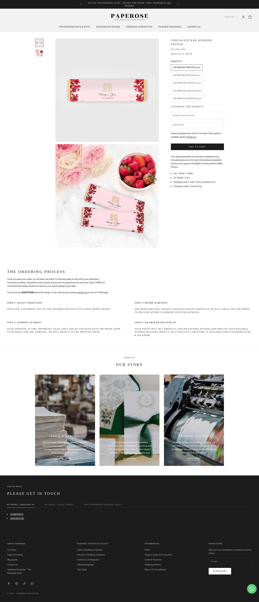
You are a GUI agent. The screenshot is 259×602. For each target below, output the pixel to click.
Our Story (11, 549)
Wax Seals (82, 569)
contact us (191, 137)
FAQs (147, 549)
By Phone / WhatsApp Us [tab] (20, 504)
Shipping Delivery (153, 564)
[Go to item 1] (39, 43)
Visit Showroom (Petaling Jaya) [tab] (102, 504)
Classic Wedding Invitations (90, 549)
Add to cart (197, 147)
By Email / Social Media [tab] (59, 504)
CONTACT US (193, 26)
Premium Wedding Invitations (91, 554)
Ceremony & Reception (88, 559)
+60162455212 (16, 514)
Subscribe (220, 571)
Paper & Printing (15, 554)
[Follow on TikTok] (24, 583)
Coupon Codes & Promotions (158, 554)
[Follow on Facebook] (8, 583)
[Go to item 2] (39, 53)
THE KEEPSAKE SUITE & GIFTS (74, 26)
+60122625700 (17, 518)
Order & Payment (153, 559)
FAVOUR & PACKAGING (169, 26)
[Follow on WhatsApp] (32, 583)
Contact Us (12, 564)
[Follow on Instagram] (16, 583)
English (229, 17)
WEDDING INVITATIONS (108, 26)
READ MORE (65, 458)
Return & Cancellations (155, 569)
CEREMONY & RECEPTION (139, 26)
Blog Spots (12, 559)
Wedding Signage (85, 564)
